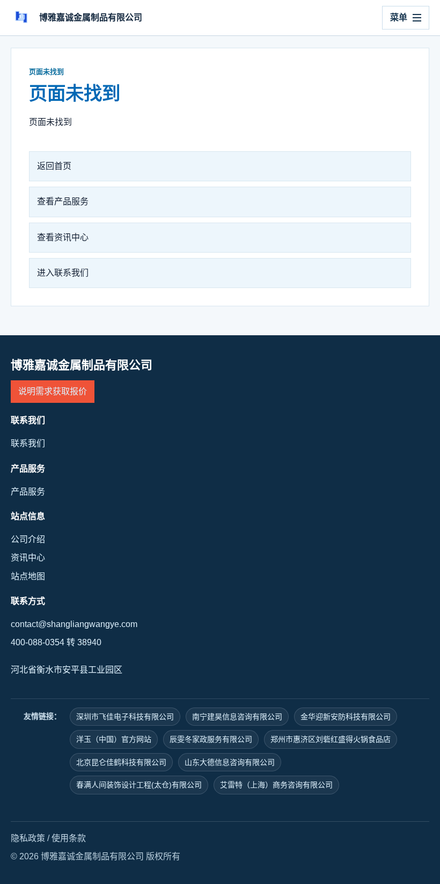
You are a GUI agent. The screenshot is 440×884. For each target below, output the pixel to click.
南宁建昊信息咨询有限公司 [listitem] (237, 716)
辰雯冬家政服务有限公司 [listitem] (211, 739)
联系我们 (28, 443)
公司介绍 (28, 539)
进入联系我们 (63, 272)
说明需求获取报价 (52, 391)
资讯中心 (28, 557)
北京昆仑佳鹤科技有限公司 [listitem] (121, 762)
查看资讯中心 (63, 237)
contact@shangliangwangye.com (74, 624)
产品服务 (28, 491)
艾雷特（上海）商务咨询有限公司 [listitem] (276, 784)
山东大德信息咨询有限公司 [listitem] (230, 762)
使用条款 (69, 838)
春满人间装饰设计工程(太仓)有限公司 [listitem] (139, 784)
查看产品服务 (63, 201)
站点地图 (28, 576)
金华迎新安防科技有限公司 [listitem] (345, 716)
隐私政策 (28, 838)
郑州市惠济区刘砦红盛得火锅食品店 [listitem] (330, 739)
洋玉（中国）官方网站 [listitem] (113, 739)
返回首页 (54, 166)
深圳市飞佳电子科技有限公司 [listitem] (125, 716)
